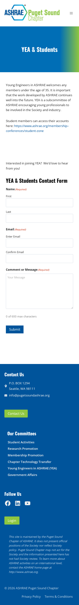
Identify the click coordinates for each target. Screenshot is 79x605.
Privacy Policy (31, 596)
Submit (14, 329)
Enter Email (13, 236)
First (8, 196)
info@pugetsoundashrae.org (29, 395)
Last (8, 212)
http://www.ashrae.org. (23, 572)
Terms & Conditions (59, 596)
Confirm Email (15, 252)
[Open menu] (71, 13)
